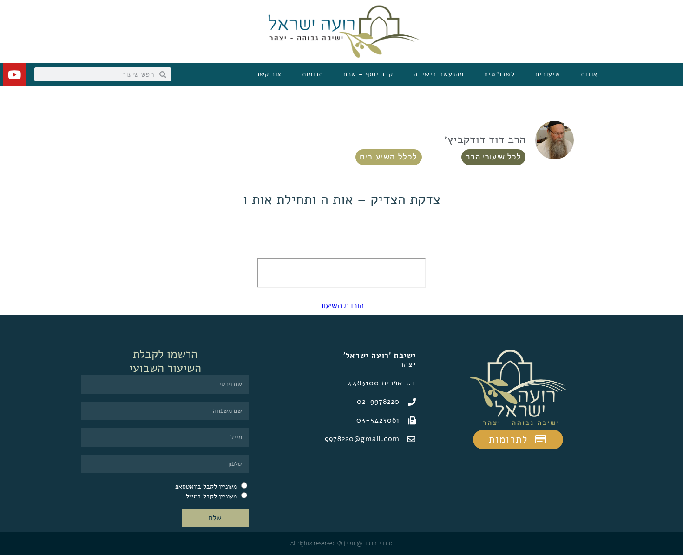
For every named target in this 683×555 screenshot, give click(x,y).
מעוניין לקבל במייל (211, 496)
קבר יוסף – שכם (368, 74)
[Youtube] (14, 74)
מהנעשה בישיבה (439, 74)
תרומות (312, 74)
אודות (589, 74)
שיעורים (547, 74)
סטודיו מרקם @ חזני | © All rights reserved (341, 543)
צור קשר (269, 74)
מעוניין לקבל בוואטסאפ (206, 486)
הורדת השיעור (342, 306)
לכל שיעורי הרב (493, 157)
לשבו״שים (499, 74)
